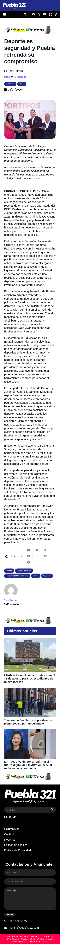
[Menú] (4, 14)
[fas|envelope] (6, 927)
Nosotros (9, 839)
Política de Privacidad (17, 850)
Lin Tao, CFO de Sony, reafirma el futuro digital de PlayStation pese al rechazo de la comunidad (28, 765)
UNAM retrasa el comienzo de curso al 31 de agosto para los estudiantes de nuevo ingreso (29, 678)
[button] (25, 14)
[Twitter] (39, 14)
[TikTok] (56, 14)
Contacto (9, 834)
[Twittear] (45, 550)
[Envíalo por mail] (28, 550)
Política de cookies (15, 844)
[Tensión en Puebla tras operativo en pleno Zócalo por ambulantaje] (30, 689)
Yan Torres (16, 70)
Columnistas (11, 828)
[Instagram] (50, 14)
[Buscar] (52, 809)
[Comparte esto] (37, 550)
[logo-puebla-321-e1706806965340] (14, 6)
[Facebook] (33, 14)
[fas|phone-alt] (6, 921)
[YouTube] (44, 14)
